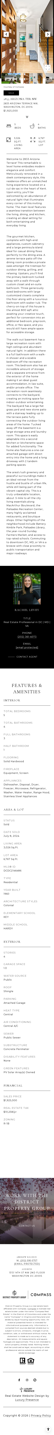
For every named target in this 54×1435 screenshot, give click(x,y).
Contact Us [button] (27, 1226)
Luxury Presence (27, 1399)
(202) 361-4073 (27, 636)
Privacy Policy (41, 1415)
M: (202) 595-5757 (27, 1260)
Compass (32, 1309)
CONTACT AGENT (27, 657)
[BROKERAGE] (35, 1380)
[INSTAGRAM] (27, 1380)
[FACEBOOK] (19, 1380)
